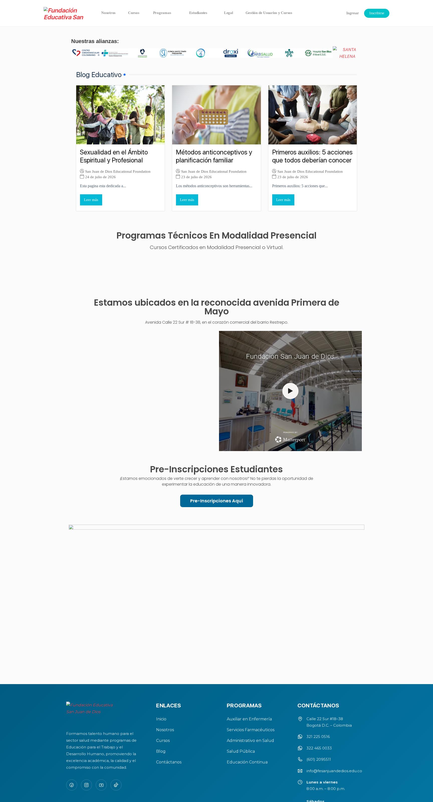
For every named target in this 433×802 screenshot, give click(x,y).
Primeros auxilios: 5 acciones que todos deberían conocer (312, 156)
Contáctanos (168, 762)
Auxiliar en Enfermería (249, 719)
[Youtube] (101, 784)
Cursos (163, 740)
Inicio (161, 719)
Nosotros (165, 729)
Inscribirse (376, 13)
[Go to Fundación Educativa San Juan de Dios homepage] (65, 13)
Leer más (91, 200)
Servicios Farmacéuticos (250, 729)
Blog (161, 751)
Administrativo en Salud (250, 740)
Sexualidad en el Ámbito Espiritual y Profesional (114, 156)
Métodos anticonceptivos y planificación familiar (214, 156)
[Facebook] (71, 784)
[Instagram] (86, 784)
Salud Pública (241, 751)
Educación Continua (247, 762)
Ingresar (352, 13)
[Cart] (333, 13)
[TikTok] (116, 784)
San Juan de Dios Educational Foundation (118, 171)
